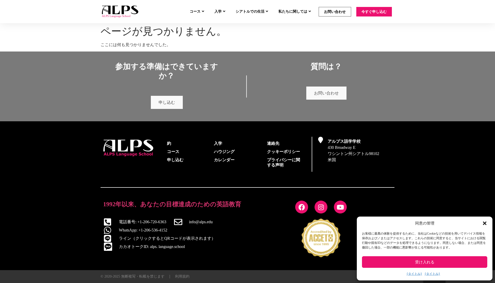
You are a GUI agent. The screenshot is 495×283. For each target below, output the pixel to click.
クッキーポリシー (283, 151)
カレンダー (224, 160)
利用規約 (182, 276)
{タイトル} (414, 274)
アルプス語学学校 (344, 141)
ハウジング (224, 151)
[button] (484, 223)
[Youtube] (340, 207)
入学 (218, 11)
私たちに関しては (292, 11)
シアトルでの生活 (250, 11)
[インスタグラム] (321, 207)
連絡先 (273, 143)
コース (195, 11)
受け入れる (424, 262)
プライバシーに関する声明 (283, 162)
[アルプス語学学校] (320, 140)
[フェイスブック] (301, 207)
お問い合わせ (335, 12)
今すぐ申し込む (374, 12)
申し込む (167, 102)
